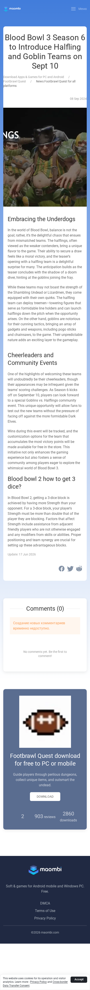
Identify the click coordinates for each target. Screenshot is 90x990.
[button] (79, 9)
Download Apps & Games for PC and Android (33, 77)
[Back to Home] (12, 9)
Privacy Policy (45, 918)
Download (45, 796)
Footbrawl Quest (14, 81)
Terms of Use (45, 911)
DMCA (45, 903)
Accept (78, 979)
